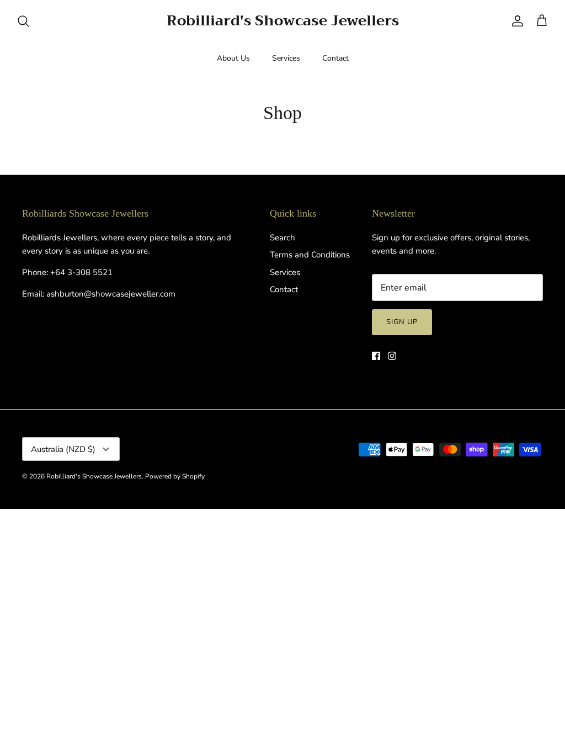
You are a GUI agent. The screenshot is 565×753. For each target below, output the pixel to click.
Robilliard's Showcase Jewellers (94, 476)
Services (286, 58)
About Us (233, 58)
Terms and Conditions (310, 254)
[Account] (515, 21)
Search (282, 237)
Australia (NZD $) (63, 449)
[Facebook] (376, 356)
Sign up (402, 322)
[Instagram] (392, 356)
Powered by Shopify (175, 476)
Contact (335, 58)
